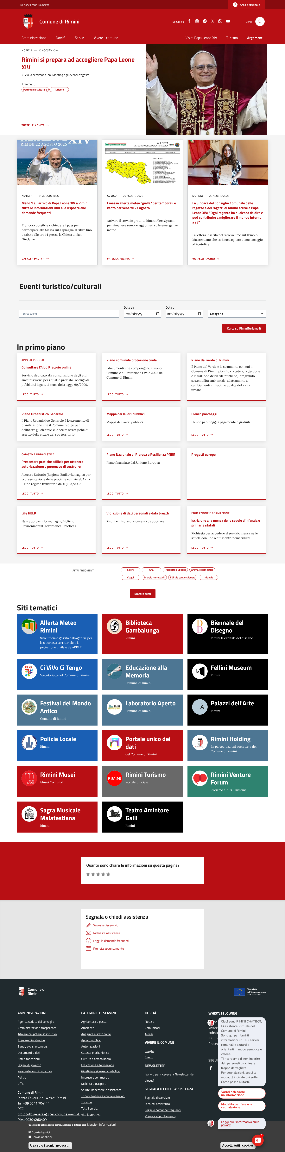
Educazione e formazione (210, 513)
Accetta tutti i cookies (238, 1145)
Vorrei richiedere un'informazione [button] (233, 1093)
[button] (246, 4)
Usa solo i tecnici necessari (50, 1145)
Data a (170, 307)
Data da (129, 307)
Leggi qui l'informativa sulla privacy (240, 1123)
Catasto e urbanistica (38, 454)
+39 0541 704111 (36, 1103)
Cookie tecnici (41, 1132)
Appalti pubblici (34, 360)
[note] (242, 1051)
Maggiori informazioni (101, 1124)
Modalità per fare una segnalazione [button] (236, 1106)
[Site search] (260, 21)
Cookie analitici (42, 1137)
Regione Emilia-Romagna (34, 5)
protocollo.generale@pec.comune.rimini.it (49, 1114)
